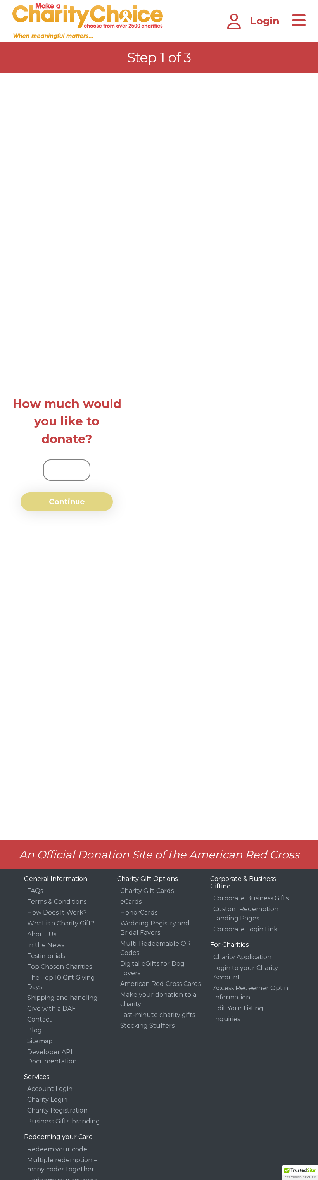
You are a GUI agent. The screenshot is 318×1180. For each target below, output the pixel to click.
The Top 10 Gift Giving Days (61, 982)
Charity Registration (57, 1110)
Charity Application (242, 957)
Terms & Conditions (56, 901)
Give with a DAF (51, 1008)
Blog (34, 1030)
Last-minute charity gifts (157, 1014)
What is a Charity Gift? (61, 923)
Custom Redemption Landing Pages (245, 913)
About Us (41, 934)
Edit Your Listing (238, 1008)
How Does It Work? (57, 912)
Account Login (50, 1088)
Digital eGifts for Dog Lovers (152, 968)
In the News (45, 945)
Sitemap (40, 1041)
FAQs (35, 890)
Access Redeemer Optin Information (250, 992)
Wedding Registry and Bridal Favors (155, 928)
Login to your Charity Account (245, 972)
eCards (131, 901)
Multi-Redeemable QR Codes (155, 948)
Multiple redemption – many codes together (62, 1164)
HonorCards (138, 912)
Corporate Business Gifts (251, 898)
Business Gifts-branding (63, 1121)
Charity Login (47, 1099)
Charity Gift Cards (147, 890)
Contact (39, 1019)
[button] (300, 1172)
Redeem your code (57, 1149)
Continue (67, 501)
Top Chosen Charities (59, 966)
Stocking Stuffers (147, 1025)
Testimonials (46, 956)
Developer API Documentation (52, 1056)
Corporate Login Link (245, 929)
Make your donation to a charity (158, 999)
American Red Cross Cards (160, 983)
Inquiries (226, 1019)
